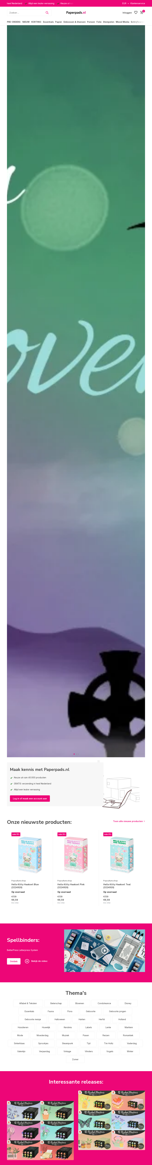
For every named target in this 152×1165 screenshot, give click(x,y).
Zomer (75, 1059)
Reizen (106, 1035)
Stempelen (108, 22)
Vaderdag (132, 1043)
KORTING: (36, 22)
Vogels (109, 1051)
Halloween (60, 1019)
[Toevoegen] (47, 905)
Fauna (51, 1011)
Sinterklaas (19, 1043)
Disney (128, 1003)
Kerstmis (68, 1027)
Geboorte (90, 1011)
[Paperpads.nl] (76, 13)
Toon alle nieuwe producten (128, 821)
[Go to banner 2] (111, 1120)
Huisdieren (23, 1027)
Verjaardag (44, 1051)
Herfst (102, 1019)
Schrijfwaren (138, 22)
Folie (99, 22)
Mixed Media (122, 22)
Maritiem (129, 1027)
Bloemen (79, 1003)
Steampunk (67, 1043)
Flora (69, 1011)
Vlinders (89, 1051)
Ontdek (14, 961)
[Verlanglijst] (135, 12)
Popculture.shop (18, 881)
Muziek (65, 1035)
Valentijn (21, 1051)
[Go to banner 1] (40, 1130)
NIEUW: (26, 22)
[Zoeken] (47, 12)
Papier (58, 22)
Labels (89, 1027)
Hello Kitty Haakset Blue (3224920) (25, 886)
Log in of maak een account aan (30, 798)
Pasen (86, 1035)
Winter (130, 1051)
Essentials (48, 22)
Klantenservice (137, 3)
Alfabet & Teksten (28, 1003)
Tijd (88, 1043)
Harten (82, 1019)
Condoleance (104, 1003)
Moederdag (42, 1035)
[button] (74, 754)
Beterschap (56, 1003)
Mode (20, 1035)
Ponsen (91, 22)
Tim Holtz (108, 1043)
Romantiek (128, 1035)
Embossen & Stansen (75, 22)
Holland (122, 1019)
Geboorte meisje (33, 1019)
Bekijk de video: (39, 961)
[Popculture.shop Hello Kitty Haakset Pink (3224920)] (76, 855)
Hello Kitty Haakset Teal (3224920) (117, 886)
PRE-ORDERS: (14, 22)
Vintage (67, 1051)
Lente (108, 1027)
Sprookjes (43, 1043)
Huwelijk (46, 1027)
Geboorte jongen (117, 1011)
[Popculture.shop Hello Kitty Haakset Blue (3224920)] (30, 855)
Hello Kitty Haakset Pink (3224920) (70, 886)
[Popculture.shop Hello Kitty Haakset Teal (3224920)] (121, 855)
